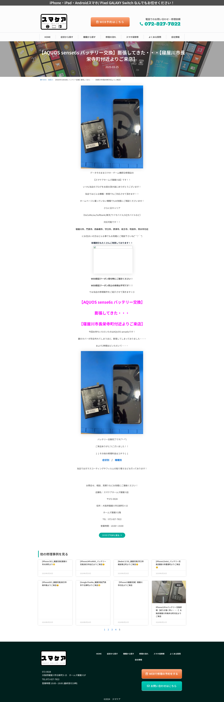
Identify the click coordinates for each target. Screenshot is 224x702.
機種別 (118, 460)
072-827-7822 (52, 679)
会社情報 (175, 36)
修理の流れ (111, 36)
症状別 (105, 460)
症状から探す (67, 36)
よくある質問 (155, 36)
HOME (47, 36)
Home (44, 80)
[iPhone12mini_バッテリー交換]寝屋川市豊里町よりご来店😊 (168, 564)
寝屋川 (50, 80)
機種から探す (89, 36)
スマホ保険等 (132, 36)
